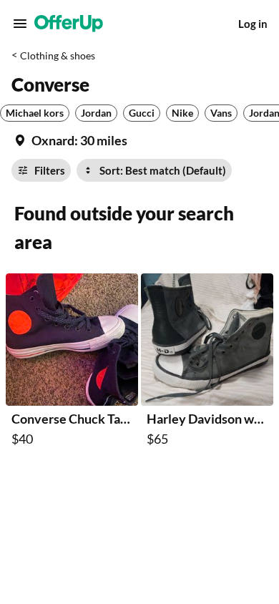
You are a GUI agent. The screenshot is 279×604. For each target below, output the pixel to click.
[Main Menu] (20, 23)
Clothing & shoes (57, 55)
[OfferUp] (68, 23)
